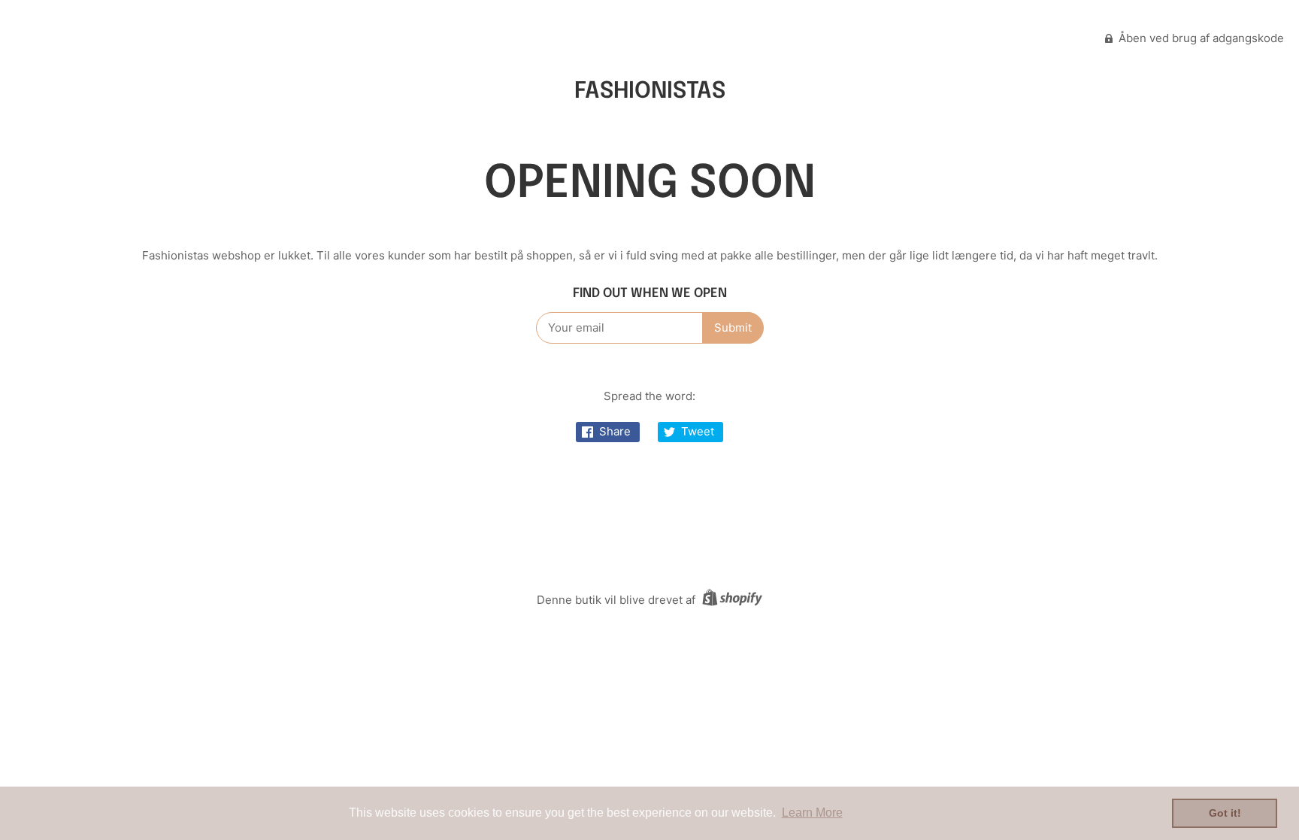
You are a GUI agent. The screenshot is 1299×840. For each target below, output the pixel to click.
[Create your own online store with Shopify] (730, 600)
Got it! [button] (1225, 813)
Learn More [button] (812, 812)
